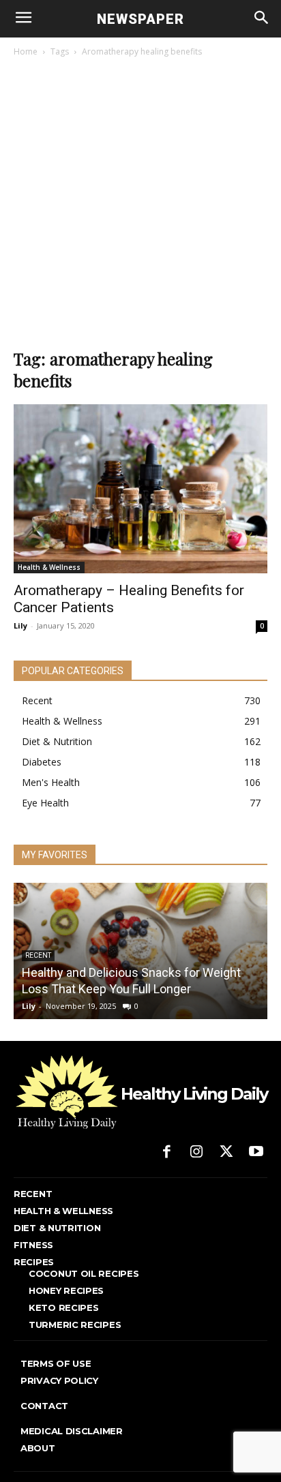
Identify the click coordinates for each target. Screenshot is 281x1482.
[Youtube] (255, 1152)
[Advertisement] (140, 206)
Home (26, 51)
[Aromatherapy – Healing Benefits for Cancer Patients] (140, 488)
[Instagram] (196, 1152)
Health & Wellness (49, 567)
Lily (20, 625)
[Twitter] (226, 1152)
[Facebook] (167, 1152)
